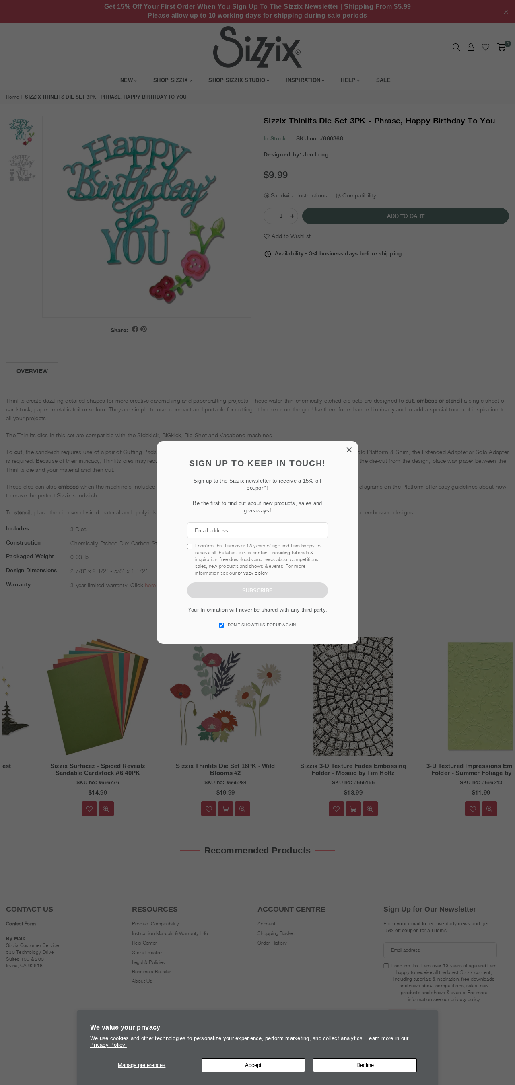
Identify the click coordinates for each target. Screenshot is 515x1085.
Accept (253, 1065)
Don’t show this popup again (262, 625)
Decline (365, 1065)
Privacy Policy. (108, 1045)
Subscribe (257, 591)
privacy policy (253, 573)
